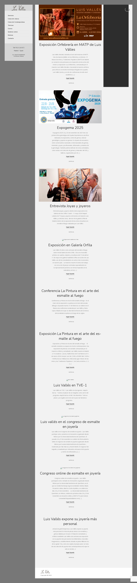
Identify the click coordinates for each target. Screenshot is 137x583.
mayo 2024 (108, 45)
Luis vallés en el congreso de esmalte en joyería (70, 424)
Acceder (107, 74)
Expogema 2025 (70, 127)
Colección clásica (13, 19)
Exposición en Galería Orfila (70, 245)
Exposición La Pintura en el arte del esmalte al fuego (70, 336)
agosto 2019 (108, 56)
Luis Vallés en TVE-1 (70, 385)
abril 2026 (108, 40)
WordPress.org (109, 81)
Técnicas (11, 25)
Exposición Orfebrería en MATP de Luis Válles (70, 47)
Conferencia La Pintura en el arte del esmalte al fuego (70, 293)
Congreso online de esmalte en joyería (70, 473)
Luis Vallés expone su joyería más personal (70, 521)
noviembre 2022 (109, 54)
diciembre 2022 (109, 52)
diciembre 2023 (109, 49)
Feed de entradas (110, 76)
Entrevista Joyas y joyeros (70, 206)
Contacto (11, 38)
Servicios (11, 15)
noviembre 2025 (109, 43)
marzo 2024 (108, 47)
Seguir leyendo (70, 78)
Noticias (10, 35)
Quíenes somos (13, 32)
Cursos (10, 28)
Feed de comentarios (111, 79)
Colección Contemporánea (16, 22)
